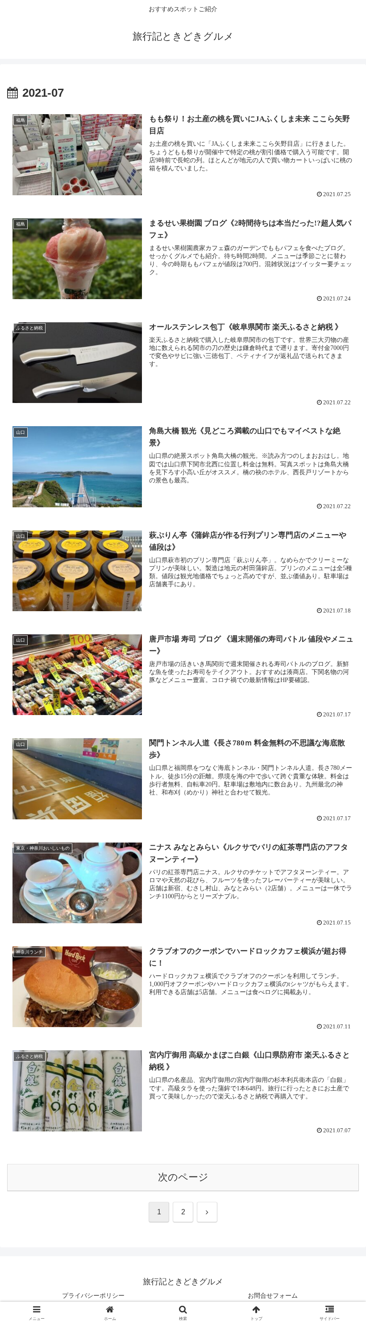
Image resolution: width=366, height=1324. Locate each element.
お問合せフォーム (273, 1295)
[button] (338, 1189)
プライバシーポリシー (93, 1295)
